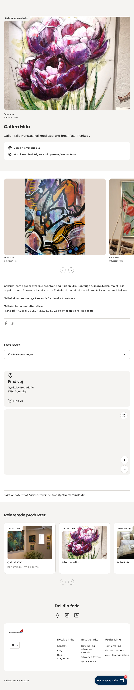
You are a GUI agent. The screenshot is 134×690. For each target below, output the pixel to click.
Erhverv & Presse (91, 657)
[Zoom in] (124, 460)
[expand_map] (123, 415)
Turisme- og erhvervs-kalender (88, 649)
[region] (67, 442)
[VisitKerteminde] (16, 631)
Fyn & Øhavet (89, 661)
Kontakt (62, 645)
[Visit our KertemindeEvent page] (77, 615)
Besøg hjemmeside (25, 147)
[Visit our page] (57, 615)
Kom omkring (113, 645)
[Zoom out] (124, 469)
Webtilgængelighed (117, 655)
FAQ (59, 650)
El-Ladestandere (114, 650)
